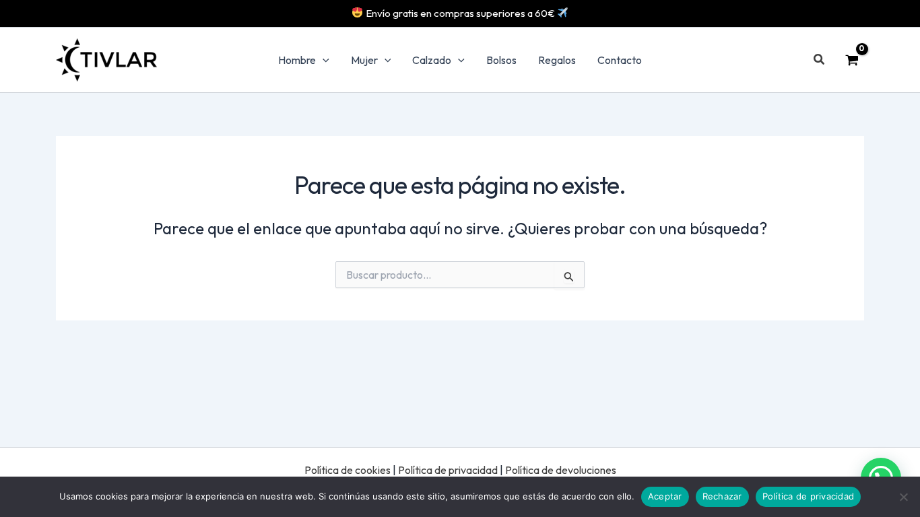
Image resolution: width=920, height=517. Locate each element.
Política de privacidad (448, 470)
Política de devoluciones (560, 470)
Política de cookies (347, 470)
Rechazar (722, 496)
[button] (322, 60)
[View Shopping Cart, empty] (851, 60)
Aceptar (665, 496)
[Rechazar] (903, 497)
